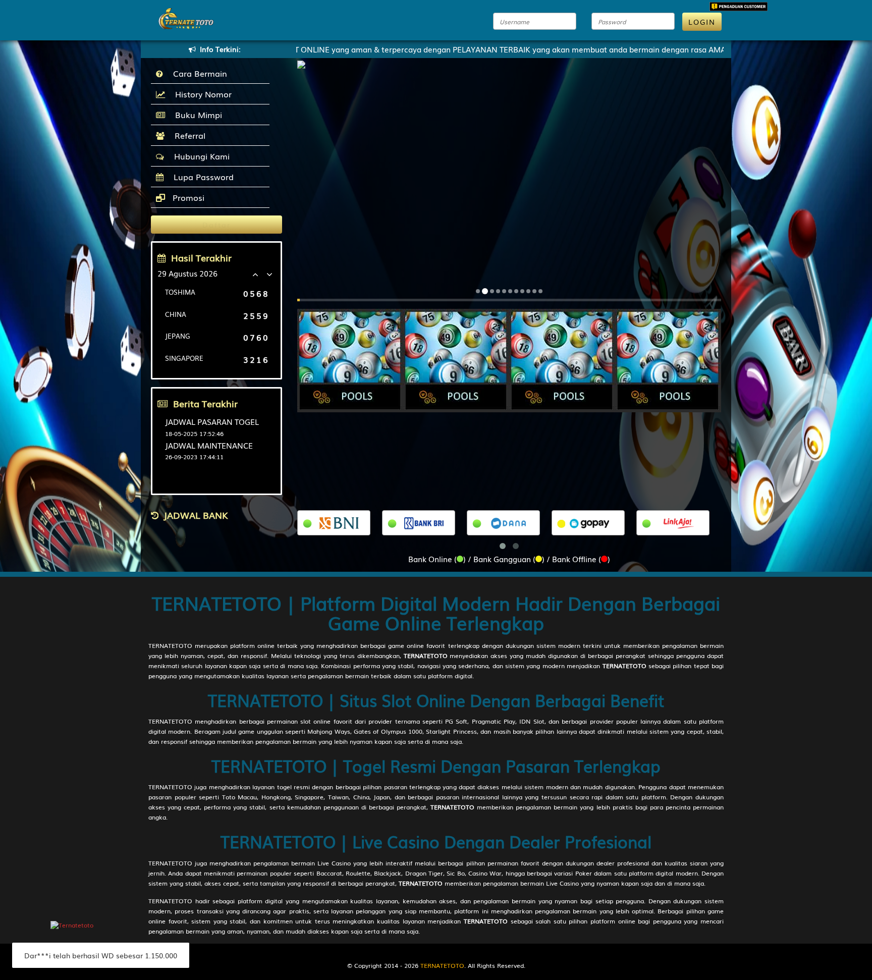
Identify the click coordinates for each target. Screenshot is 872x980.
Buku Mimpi (196, 114)
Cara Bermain (197, 73)
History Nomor (201, 94)
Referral (187, 135)
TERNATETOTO (170, 645)
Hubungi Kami (199, 156)
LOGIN (702, 22)
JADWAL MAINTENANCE (209, 445)
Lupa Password (201, 177)
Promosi (187, 197)
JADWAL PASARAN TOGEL (212, 421)
